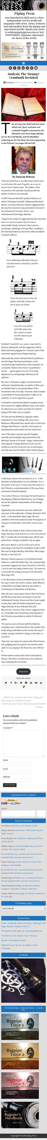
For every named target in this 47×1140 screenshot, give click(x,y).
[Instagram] (27, 68)
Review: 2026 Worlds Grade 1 (25, 826)
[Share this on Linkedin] (41, 683)
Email (5, 769)
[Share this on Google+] (16, 683)
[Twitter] (10, 68)
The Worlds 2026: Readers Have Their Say (19, 936)
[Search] (41, 813)
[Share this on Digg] (36, 683)
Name (5, 760)
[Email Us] (36, 68)
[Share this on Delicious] (24, 687)
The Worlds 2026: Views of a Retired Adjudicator (21, 931)
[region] (23, 51)
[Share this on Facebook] (11, 683)
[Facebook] (14, 68)
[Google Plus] (19, 68)
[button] (23, 51)
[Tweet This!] (6, 683)
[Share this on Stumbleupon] (31, 683)
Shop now (23, 671)
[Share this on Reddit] (26, 683)
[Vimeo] (31, 68)
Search (4, 809)
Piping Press (24, 13)
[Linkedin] (23, 68)
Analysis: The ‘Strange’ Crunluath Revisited (23, 75)
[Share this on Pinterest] (21, 683)
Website (6, 777)
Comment (8, 728)
